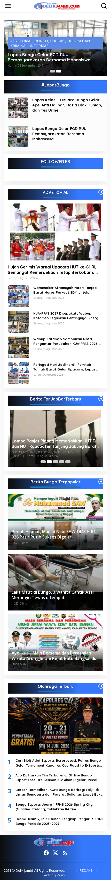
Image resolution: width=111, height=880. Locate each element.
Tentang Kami (54, 875)
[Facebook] (46, 852)
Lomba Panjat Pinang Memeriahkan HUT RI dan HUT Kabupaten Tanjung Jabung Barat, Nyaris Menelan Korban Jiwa (55, 443)
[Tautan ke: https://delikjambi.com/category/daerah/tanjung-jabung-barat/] (101, 399)
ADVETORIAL (21, 40)
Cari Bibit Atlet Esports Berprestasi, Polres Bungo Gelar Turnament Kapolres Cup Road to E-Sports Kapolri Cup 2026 (58, 762)
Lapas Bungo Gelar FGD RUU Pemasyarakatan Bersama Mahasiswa (49, 57)
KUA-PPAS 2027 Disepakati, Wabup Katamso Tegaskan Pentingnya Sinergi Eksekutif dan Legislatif (66, 315)
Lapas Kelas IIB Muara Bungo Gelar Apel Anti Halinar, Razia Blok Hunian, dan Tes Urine (67, 105)
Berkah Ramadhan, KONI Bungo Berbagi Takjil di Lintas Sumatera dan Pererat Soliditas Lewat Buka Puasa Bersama (59, 792)
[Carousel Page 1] (52, 71)
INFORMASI (40, 45)
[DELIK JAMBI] (56, 5)
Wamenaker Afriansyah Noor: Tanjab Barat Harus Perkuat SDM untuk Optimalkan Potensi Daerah (65, 290)
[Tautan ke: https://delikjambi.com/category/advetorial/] (101, 192)
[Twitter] (55, 852)
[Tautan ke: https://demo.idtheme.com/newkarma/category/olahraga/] (101, 686)
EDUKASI (57, 40)
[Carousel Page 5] (67, 461)
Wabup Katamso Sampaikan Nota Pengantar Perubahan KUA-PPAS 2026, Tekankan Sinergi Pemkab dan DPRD (66, 341)
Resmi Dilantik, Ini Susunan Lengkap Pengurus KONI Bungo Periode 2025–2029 (59, 821)
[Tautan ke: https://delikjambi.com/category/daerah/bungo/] (101, 481)
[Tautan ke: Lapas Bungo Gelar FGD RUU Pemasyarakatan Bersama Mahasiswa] (18, 136)
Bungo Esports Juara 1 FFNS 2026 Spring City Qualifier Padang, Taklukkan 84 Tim (54, 806)
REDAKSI (86, 870)
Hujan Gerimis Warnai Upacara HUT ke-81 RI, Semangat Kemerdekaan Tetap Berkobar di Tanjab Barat (52, 269)
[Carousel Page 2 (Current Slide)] (58, 71)
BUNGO (41, 40)
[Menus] (8, 6)
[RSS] (64, 852)
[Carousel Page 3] (55, 461)
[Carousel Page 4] (61, 461)
